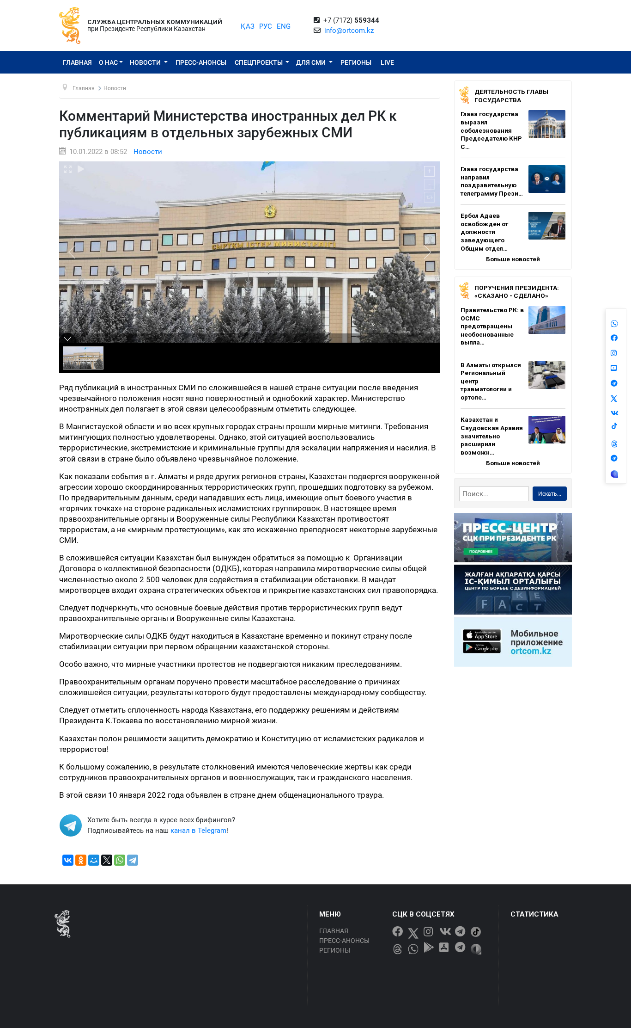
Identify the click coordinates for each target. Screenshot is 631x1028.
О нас (108, 62)
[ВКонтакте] (67, 860)
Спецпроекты (259, 62)
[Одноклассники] (80, 860)
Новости (146, 62)
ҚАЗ (248, 26)
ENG (284, 26)
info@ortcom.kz (349, 30)
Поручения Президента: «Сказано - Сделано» (516, 292)
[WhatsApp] (119, 860)
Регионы (355, 62)
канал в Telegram (198, 830)
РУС (265, 26)
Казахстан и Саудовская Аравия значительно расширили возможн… (492, 436)
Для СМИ (311, 62)
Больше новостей (513, 259)
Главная (77, 62)
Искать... (549, 494)
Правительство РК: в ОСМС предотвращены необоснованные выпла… (492, 326)
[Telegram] (132, 860)
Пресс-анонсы (201, 62)
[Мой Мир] (93, 860)
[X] (106, 860)
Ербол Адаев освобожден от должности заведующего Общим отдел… (484, 232)
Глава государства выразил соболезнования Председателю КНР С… (491, 130)
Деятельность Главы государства (511, 96)
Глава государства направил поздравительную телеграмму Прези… (492, 181)
